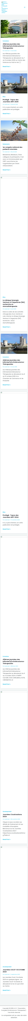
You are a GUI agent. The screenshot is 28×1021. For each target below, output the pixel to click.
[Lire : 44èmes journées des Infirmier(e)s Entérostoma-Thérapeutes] (14, 344)
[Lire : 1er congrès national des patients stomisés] (14, 130)
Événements (6, 144)
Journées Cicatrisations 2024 (12, 815)
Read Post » (7, 67)
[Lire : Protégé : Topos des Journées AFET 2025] (14, 83)
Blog (4, 96)
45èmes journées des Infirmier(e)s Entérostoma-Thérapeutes (13, 46)
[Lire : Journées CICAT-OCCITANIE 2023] (14, 905)
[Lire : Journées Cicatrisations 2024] (14, 749)
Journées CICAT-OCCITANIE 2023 (14, 971)
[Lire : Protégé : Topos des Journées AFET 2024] (14, 450)
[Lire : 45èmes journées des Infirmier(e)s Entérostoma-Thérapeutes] (14, 29)
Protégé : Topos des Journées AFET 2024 (11, 516)
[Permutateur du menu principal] (25, 7)
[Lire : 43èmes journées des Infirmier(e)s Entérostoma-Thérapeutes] (14, 594)
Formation (6, 41)
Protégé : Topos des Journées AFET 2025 (11, 101)
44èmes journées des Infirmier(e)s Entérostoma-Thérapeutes (13, 362)
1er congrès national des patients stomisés (12, 148)
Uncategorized (7, 811)
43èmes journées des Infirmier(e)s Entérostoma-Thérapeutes (13, 661)
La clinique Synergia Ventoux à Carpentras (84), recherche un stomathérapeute (14, 303)
